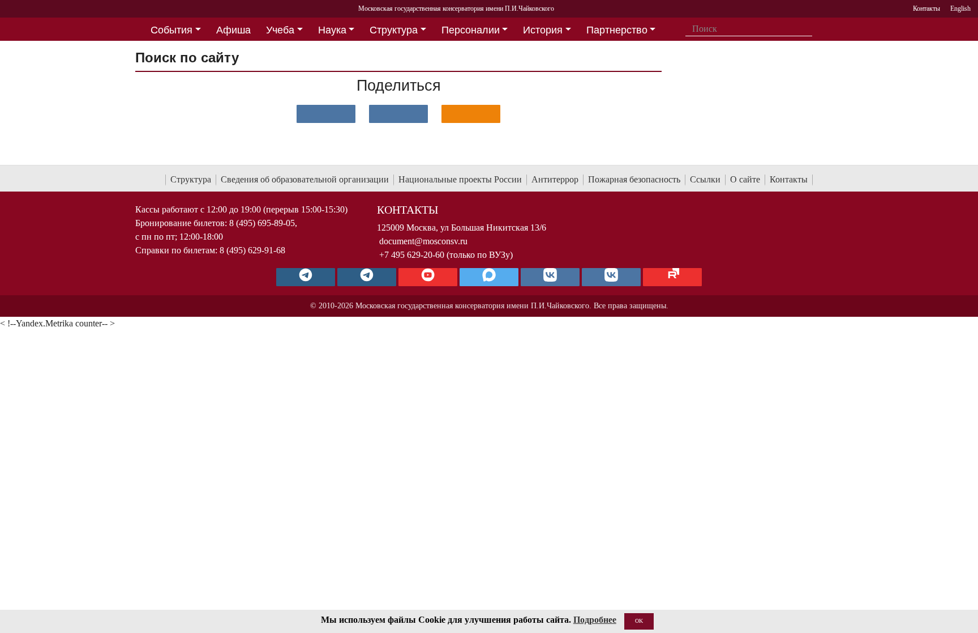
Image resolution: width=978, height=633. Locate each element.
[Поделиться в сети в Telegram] (398, 114)
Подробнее (594, 619)
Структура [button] (394, 30)
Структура (190, 179)
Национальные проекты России (460, 179)
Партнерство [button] (616, 30)
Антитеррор (554, 179)
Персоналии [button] (470, 30)
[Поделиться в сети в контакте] (326, 114)
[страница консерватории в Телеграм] (305, 277)
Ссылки (705, 179)
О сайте (745, 179)
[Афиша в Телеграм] (672, 277)
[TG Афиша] (366, 277)
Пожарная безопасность (634, 179)
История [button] (543, 30)
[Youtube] (427, 277)
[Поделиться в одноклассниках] (470, 114)
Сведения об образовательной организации (305, 179)
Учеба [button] (280, 30)
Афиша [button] (233, 30)
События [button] (171, 30)
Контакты (789, 179)
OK (639, 621)
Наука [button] (332, 30)
